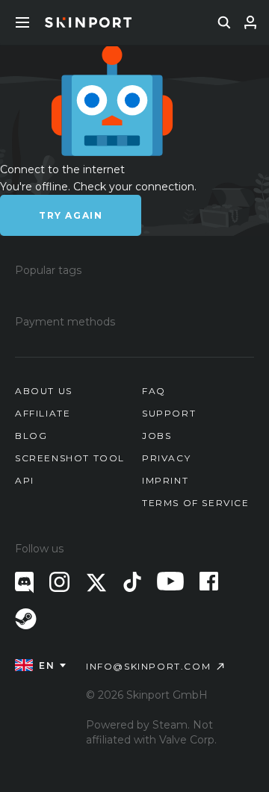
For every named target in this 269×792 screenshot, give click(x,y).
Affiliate (42, 413)
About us (43, 390)
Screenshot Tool (70, 458)
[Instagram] (59, 582)
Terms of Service (196, 502)
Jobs (156, 435)
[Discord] (24, 582)
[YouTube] (170, 581)
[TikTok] (132, 582)
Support (169, 413)
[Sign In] (250, 22)
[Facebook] (209, 581)
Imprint (165, 480)
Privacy (166, 458)
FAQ (154, 390)
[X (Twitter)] (96, 582)
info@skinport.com (148, 666)
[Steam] (26, 618)
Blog (31, 435)
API (24, 480)
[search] (224, 22)
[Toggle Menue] (22, 22)
